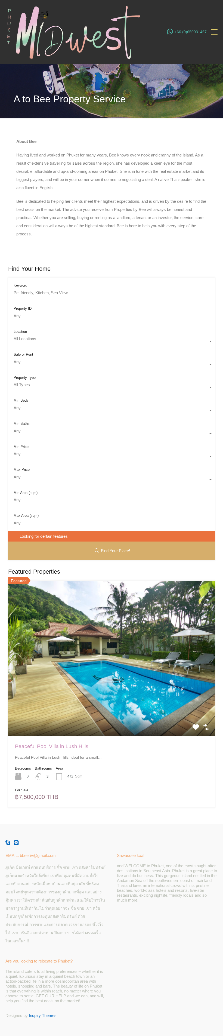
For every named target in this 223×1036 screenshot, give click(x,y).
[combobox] (111, 341)
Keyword (20, 285)
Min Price (21, 447)
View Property (111, 705)
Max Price (22, 470)
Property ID (23, 308)
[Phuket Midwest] (73, 57)
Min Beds (21, 400)
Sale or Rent (23, 354)
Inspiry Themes (43, 1015)
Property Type (25, 378)
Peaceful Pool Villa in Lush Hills (51, 746)
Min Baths (22, 424)
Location (20, 332)
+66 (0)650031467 (191, 32)
